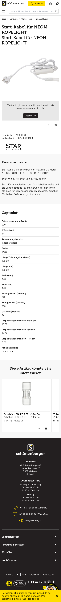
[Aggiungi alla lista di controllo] (48, 125)
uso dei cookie (31, 598)
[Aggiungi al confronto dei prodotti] (55, 125)
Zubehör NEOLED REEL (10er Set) (22, 414)
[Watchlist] (57, 3)
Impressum (48, 574)
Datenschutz (34, 574)
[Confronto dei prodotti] (50, 3)
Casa (4, 19)
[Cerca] (56, 11)
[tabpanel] (30, 70)
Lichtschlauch (42, 19)
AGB (24, 574)
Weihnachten (26, 19)
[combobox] (31, 11)
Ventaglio (14, 19)
